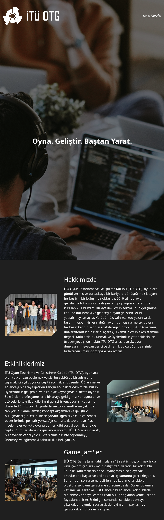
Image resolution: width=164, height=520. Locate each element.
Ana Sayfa (152, 16)
